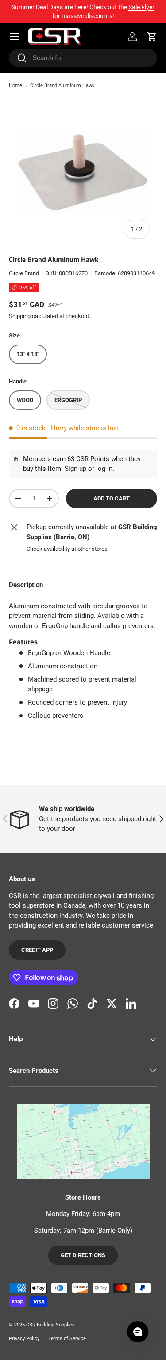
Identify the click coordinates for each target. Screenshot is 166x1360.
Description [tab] (26, 585)
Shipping (20, 316)
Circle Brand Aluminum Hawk (62, 85)
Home (15, 85)
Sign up (75, 469)
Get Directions (83, 1255)
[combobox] (83, 58)
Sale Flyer (141, 7)
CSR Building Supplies (50, 1325)
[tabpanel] (83, 664)
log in (104, 469)
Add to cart (111, 498)
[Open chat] (137, 1331)
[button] (152, 36)
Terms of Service (67, 1338)
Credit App (37, 950)
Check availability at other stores (67, 549)
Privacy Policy (24, 1338)
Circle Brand (24, 273)
